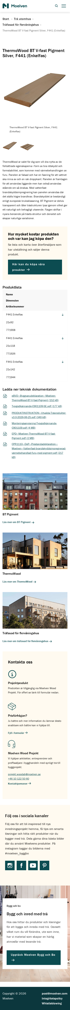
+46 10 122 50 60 (18, 778)
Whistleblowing (52, 1003)
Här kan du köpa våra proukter (28, 267)
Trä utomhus (22, 18)
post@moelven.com (54, 993)
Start (6, 18)
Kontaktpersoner (18, 783)
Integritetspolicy (52, 998)
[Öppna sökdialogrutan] (56, 6)
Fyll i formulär (16, 733)
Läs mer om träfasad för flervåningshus (26, 641)
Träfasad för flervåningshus (21, 24)
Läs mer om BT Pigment (17, 522)
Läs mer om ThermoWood (18, 581)
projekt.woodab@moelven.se (24, 774)
